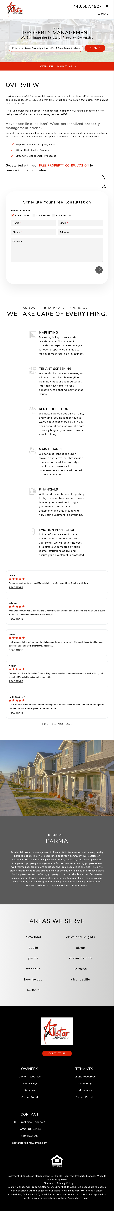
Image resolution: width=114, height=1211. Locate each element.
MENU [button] (104, 13)
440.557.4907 (87, 6)
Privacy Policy (65, 1183)
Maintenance (84, 1090)
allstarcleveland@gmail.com (29, 1142)
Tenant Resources (84, 1076)
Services (29, 1090)
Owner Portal (29, 1097)
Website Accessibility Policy (74, 1198)
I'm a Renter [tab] (43, 215)
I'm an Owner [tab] (22, 215)
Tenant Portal (84, 1097)
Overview (46, 66)
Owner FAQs (30, 1083)
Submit (95, 48)
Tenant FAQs (84, 1083)
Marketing (64, 66)
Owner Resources (30, 1076)
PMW (64, 1179)
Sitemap (48, 1183)
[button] (105, 6)
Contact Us (57, 1053)
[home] (16, 9)
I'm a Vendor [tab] (63, 215)
